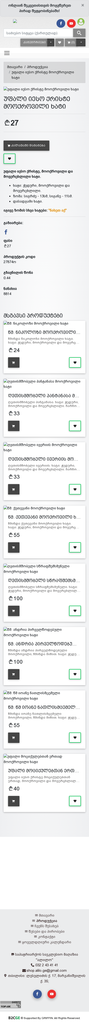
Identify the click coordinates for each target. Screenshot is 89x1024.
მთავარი (15, 67)
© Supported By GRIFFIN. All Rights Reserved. (50, 1018)
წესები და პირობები (47, 931)
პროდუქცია (37, 67)
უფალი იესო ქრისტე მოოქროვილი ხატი (43, 74)
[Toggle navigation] (7, 53)
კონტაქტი (46, 937)
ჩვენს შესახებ (47, 926)
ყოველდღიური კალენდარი (46, 942)
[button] (34, 42)
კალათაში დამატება (28, 145)
